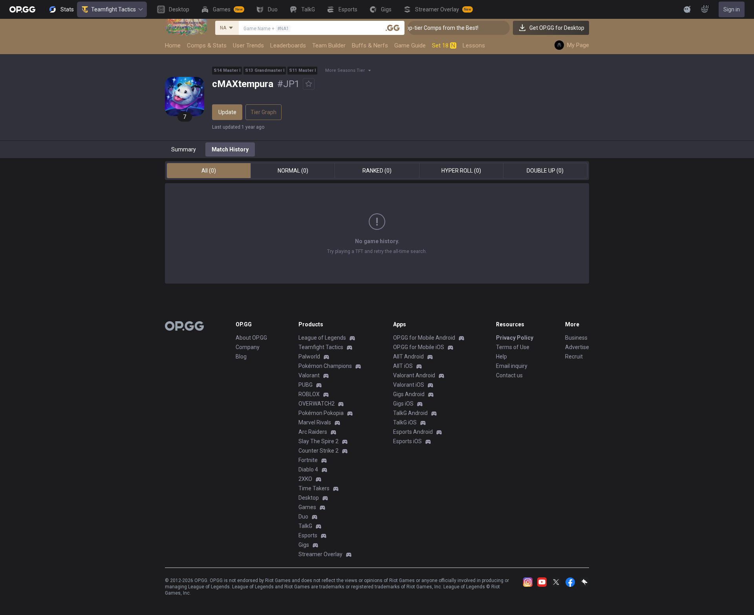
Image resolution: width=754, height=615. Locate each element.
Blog (241, 356)
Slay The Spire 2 (318, 441)
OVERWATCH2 (316, 403)
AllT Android (408, 356)
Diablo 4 (308, 469)
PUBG (305, 385)
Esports (307, 535)
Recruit (574, 356)
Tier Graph (263, 112)
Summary (183, 149)
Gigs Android (409, 394)
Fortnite (308, 460)
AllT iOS (403, 366)
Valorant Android (414, 375)
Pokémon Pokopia (321, 413)
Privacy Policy (514, 338)
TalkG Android (410, 413)
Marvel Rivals (314, 422)
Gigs (303, 545)
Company (248, 347)
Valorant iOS (408, 385)
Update (227, 112)
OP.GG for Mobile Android (424, 338)
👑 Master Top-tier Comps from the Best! (420, 28)
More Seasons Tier (345, 70)
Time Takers (313, 488)
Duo (303, 516)
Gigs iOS (403, 403)
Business (576, 338)
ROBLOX (309, 394)
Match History (230, 149)
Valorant (309, 375)
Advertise (577, 347)
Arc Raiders (312, 432)
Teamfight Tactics (113, 9)
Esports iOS (407, 441)
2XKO (305, 479)
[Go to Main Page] (22, 9)
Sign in (731, 9)
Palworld (309, 356)
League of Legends (322, 338)
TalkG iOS (405, 422)
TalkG (305, 526)
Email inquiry (511, 366)
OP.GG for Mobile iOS (418, 347)
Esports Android (413, 432)
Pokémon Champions (325, 366)
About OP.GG (251, 338)
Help (501, 356)
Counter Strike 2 (318, 451)
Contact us (509, 375)
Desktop (308, 498)
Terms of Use (512, 347)
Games (307, 507)
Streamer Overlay (320, 554)
